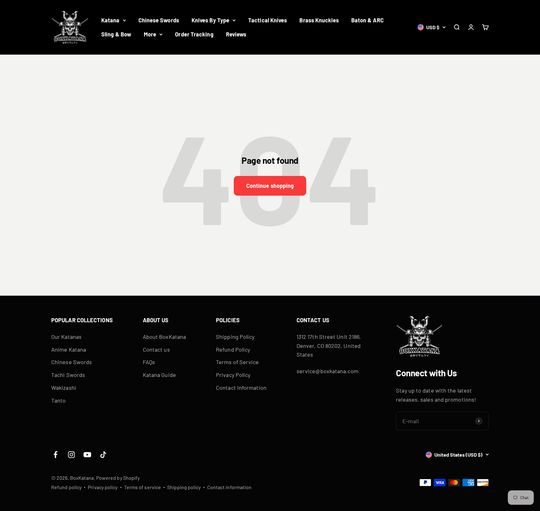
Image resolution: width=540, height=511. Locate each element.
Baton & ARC (367, 20)
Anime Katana (68, 349)
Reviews (236, 34)
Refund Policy (233, 349)
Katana (110, 20)
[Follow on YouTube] (87, 454)
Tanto (58, 400)
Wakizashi (63, 387)
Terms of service (142, 487)
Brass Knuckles (318, 20)
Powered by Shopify (118, 478)
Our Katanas (66, 336)
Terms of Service (237, 361)
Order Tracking (194, 34)
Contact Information (241, 387)
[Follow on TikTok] (103, 454)
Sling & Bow (116, 34)
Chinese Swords (158, 20)
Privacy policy (103, 487)
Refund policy (66, 487)
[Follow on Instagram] (71, 454)
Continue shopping (270, 185)
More (150, 34)
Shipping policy (184, 487)
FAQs (149, 361)
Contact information (229, 487)
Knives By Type (210, 20)
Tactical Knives (267, 20)
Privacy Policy (233, 374)
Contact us (156, 349)
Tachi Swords (68, 374)
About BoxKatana (164, 336)
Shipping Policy (235, 336)
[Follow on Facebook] (55, 454)
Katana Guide (159, 374)
